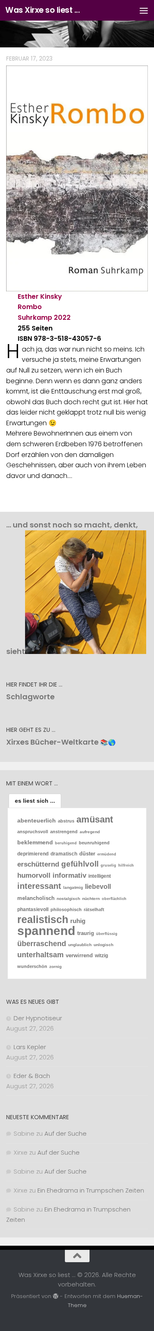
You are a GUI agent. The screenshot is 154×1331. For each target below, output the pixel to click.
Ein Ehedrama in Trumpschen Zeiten (90, 1190)
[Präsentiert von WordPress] (55, 1296)
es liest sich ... (35, 800)
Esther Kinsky (40, 296)
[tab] (35, 801)
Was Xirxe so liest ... (42, 10)
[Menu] (143, 10)
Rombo (30, 307)
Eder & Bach (32, 1075)
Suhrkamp (35, 317)
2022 (62, 317)
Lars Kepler (30, 1047)
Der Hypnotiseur (38, 1018)
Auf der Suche (65, 1133)
